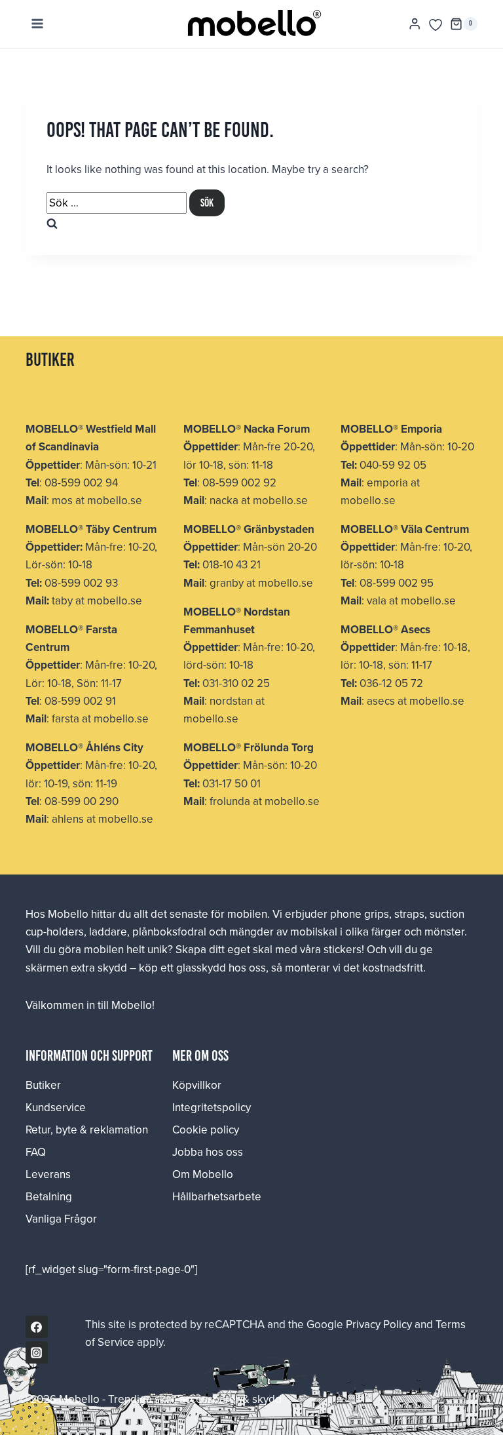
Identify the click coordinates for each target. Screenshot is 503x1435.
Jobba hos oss (207, 1152)
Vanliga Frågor (61, 1219)
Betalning (49, 1196)
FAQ (36, 1152)
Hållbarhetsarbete (216, 1196)
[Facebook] (37, 1327)
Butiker (43, 1085)
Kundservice (56, 1107)
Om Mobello (202, 1174)
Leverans (48, 1174)
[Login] (414, 23)
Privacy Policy (379, 1324)
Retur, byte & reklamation (87, 1129)
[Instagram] (37, 1352)
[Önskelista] (435, 25)
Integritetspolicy (211, 1107)
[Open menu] (38, 24)
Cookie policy (205, 1129)
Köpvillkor (196, 1085)
